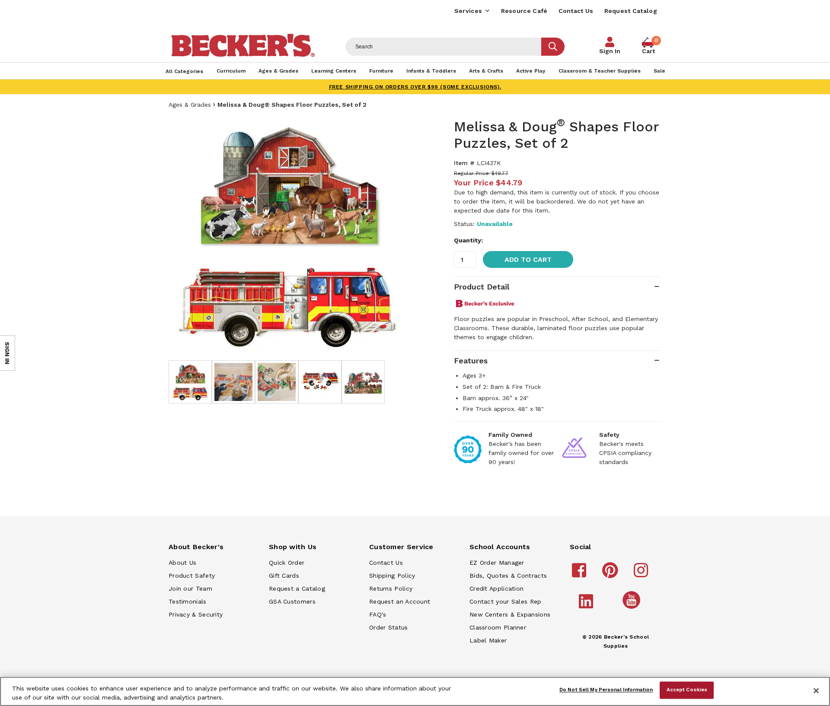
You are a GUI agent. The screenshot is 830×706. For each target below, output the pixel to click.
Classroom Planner (497, 627)
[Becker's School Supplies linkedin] (587, 605)
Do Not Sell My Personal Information (606, 690)
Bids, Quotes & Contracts (508, 575)
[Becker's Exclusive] (485, 303)
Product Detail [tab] (481, 286)
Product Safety (192, 575)
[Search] (553, 47)
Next (397, 235)
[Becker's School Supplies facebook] (580, 574)
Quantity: (468, 240)
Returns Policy (390, 588)
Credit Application (496, 588)
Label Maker (488, 640)
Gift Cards (284, 575)
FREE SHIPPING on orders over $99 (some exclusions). (415, 87)
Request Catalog (631, 10)
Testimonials (188, 601)
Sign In (609, 51)
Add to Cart (528, 259)
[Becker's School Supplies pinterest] (611, 574)
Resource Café (524, 10)
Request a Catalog (297, 588)
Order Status (388, 627)
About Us (182, 562)
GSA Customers (292, 601)
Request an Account (399, 601)
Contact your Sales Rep (505, 601)
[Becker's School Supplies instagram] (642, 574)
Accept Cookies (687, 690)
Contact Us (576, 10)
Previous (181, 235)
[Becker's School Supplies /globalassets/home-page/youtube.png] (633, 608)
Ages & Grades (190, 104)
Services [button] (468, 10)
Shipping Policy (392, 575)
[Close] (816, 690)
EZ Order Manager (496, 562)
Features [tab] (471, 360)
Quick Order (286, 562)
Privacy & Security (196, 614)
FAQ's (377, 614)
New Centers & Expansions (509, 614)
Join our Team (190, 588)
